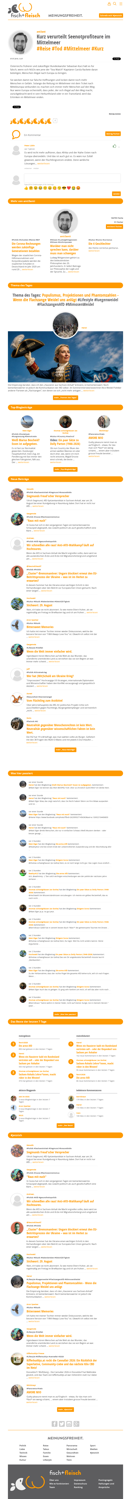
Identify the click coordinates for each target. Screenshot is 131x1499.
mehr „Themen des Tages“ (65, 397)
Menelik (30, 489)
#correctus (107, 240)
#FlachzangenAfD (51, 304)
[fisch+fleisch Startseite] (65, 10)
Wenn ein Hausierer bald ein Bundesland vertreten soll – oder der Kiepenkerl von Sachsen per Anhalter (39, 1060)
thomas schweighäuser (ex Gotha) (65, 431)
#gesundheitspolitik (48, 541)
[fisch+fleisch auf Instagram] (69, 1424)
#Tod (57, 48)
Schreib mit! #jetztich (111, 15)
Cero (78, 1113)
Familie (47, 1452)
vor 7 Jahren (29, 149)
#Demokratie (31, 436)
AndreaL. (31, 538)
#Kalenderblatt (47, 601)
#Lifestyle (86, 300)
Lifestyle (47, 1459)
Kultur (22, 1459)
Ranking (78, 1487)
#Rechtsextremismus (50, 517)
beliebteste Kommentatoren (88, 1090)
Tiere (69, 1459)
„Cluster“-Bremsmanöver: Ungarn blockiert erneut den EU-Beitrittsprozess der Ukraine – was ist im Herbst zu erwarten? (62, 577)
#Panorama (94, 434)
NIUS (21, 1115)
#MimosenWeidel (80, 304)
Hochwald (31, 598)
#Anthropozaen (65, 242)
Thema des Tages (21, 285)
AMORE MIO (96, 438)
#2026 (61, 1356)
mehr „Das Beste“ (65, 1125)
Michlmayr (103, 430)
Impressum (79, 1480)
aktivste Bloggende (27, 1090)
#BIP (38, 240)
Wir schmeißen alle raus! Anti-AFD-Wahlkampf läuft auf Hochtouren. (60, 547)
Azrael (29, 693)
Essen (46, 1456)
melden (36, 168)
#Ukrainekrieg (40, 672)
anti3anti (41, 31)
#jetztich (16, 1135)
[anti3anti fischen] (114, 226)
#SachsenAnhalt (41, 492)
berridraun (81, 1096)
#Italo (102, 434)
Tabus (46, 1449)
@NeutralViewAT (34, 566)
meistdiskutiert (83, 1036)
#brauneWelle (65, 492)
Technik (23, 1452)
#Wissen (54, 240)
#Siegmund (54, 492)
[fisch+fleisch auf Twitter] (62, 1424)
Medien (94, 1449)
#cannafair (53, 1356)
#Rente (32, 240)
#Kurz (97, 48)
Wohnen (71, 1456)
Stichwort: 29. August (39, 605)
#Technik (31, 721)
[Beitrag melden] (115, 113)
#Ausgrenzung (18, 436)
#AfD (36, 541)
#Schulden (24, 240)
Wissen (23, 1456)
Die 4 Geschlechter (100, 244)
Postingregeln (106, 1480)
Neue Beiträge (20, 479)
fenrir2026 (23, 1042)
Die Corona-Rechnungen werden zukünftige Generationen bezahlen (26, 247)
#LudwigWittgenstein (67, 240)
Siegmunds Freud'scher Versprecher (48, 496)
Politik (22, 1445)
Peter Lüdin (29, 145)
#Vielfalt (39, 648)
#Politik (15, 240)
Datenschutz (80, 1483)
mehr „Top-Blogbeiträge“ (65, 469)
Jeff (28, 669)
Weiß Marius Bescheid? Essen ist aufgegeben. (26, 442)
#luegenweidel (106, 300)
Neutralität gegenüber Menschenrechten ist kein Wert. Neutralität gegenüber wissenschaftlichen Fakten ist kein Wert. (61, 728)
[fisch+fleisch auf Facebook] (54, 1424)
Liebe (22, 1449)
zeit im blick (24, 1096)
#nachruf (70, 436)
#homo (99, 240)
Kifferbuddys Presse (35, 1353)
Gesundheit (72, 1452)
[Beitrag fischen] (113, 133)
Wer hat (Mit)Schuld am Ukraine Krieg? (50, 676)
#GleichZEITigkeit (62, 601)
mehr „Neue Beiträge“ (65, 749)
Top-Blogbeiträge (21, 407)
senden (116, 194)
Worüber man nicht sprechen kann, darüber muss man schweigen (64, 249)
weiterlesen (27, 269)
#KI (36, 721)
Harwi (84, 328)
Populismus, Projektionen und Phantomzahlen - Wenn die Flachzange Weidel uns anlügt (66, 297)
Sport (93, 1445)
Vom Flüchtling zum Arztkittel (45, 700)
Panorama (72, 1445)
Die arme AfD (61, 844)
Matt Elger (27, 430)
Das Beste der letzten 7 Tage (28, 1021)
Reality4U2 (33, 873)
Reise (45, 1445)
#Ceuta (37, 517)
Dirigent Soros (62, 860)
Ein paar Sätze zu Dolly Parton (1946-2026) (65, 442)
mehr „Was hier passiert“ (65, 1014)
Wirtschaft (72, 1449)
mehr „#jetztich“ (65, 1409)
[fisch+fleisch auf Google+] (76, 1424)
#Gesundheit (32, 697)
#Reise (44, 48)
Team (52, 1487)
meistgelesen (24, 1036)
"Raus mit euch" (36, 520)
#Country (61, 436)
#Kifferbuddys (42, 1356)
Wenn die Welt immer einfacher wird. (49, 651)
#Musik (37, 601)
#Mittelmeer (77, 48)
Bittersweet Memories (40, 627)
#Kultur (92, 240)
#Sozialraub (24, 434)
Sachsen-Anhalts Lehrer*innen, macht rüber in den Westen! (37, 1076)
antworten (28, 168)
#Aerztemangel (45, 697)
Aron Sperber (32, 620)
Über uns (54, 1480)
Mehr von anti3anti (23, 201)
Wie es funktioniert (59, 1483)
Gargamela (31, 513)
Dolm (29, 718)
